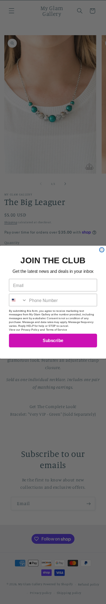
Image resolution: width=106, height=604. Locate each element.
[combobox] (18, 300)
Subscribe (53, 340)
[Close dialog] (101, 249)
